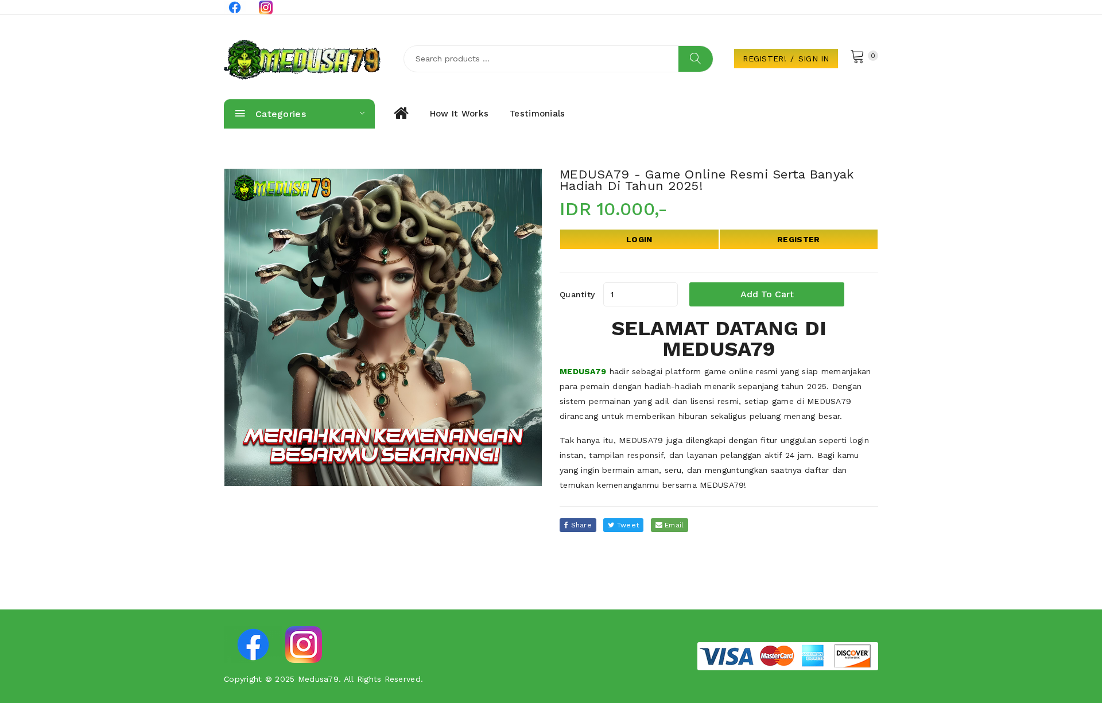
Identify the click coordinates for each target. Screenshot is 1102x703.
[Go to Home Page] (400, 113)
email (673, 525)
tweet (627, 525)
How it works (459, 113)
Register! (764, 58)
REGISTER (798, 239)
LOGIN (639, 239)
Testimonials (537, 113)
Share (580, 525)
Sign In (813, 58)
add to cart (767, 294)
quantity (577, 294)
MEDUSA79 (583, 371)
